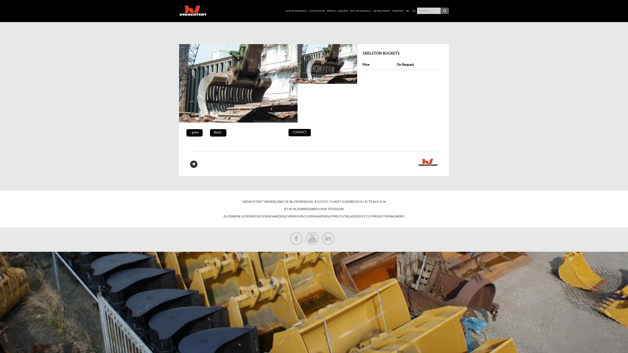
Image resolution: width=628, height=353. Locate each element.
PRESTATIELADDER (346, 216)
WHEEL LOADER (337, 11)
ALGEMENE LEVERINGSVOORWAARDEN (254, 216)
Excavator (317, 11)
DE (414, 11)
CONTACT (398, 11)
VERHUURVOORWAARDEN (308, 216)
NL (408, 11)
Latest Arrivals (296, 11)
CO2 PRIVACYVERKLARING (384, 216)
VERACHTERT (381, 11)
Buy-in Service (360, 11)
